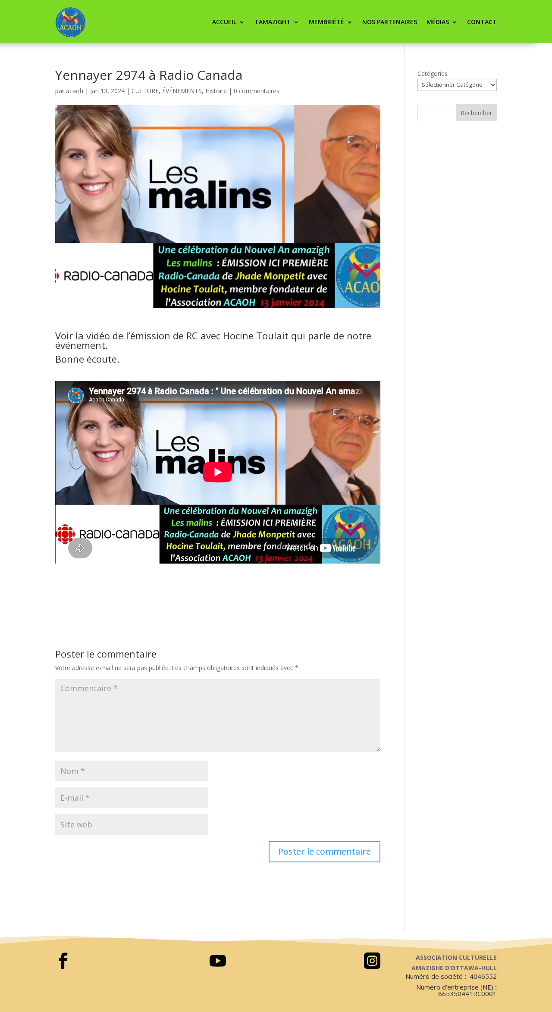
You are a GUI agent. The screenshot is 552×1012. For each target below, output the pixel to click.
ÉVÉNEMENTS (182, 91)
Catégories (432, 73)
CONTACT (482, 22)
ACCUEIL (224, 22)
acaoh (74, 91)
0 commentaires (256, 91)
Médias (438, 22)
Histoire (216, 91)
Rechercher (476, 113)
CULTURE (145, 91)
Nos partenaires (389, 22)
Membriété (326, 22)
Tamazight (272, 22)
